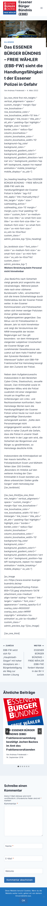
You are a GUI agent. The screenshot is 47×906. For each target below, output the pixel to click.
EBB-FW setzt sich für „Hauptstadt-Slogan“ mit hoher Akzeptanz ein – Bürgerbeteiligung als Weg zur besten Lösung (12, 660)
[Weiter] (40, 731)
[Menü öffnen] (41, 8)
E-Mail (9, 858)
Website (9, 871)
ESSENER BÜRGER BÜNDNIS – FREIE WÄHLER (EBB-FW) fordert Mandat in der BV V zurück (36, 660)
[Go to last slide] (7, 731)
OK (23, 900)
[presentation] (23, 711)
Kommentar (11, 803)
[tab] (18, 766)
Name (9, 846)
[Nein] (43, 896)
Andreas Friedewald (16, 90)
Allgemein (9, 42)
